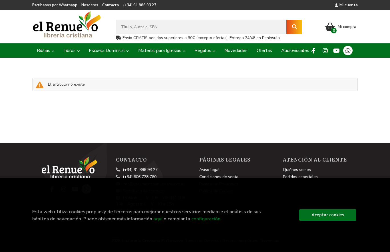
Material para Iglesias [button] (160, 50)
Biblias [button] (44, 50)
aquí (157, 218)
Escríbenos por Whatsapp (54, 5)
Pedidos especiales (300, 177)
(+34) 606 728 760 (139, 177)
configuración (205, 218)
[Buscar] (294, 27)
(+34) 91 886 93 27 (139, 5)
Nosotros (89, 5)
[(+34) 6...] (348, 50)
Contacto (110, 5)
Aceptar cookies (327, 215)
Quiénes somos (297, 169)
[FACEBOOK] (313, 50)
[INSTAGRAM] (325, 50)
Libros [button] (70, 50)
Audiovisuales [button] (295, 50)
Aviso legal (209, 169)
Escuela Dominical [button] (107, 50)
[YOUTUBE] (336, 50)
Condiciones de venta (218, 177)
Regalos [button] (203, 50)
